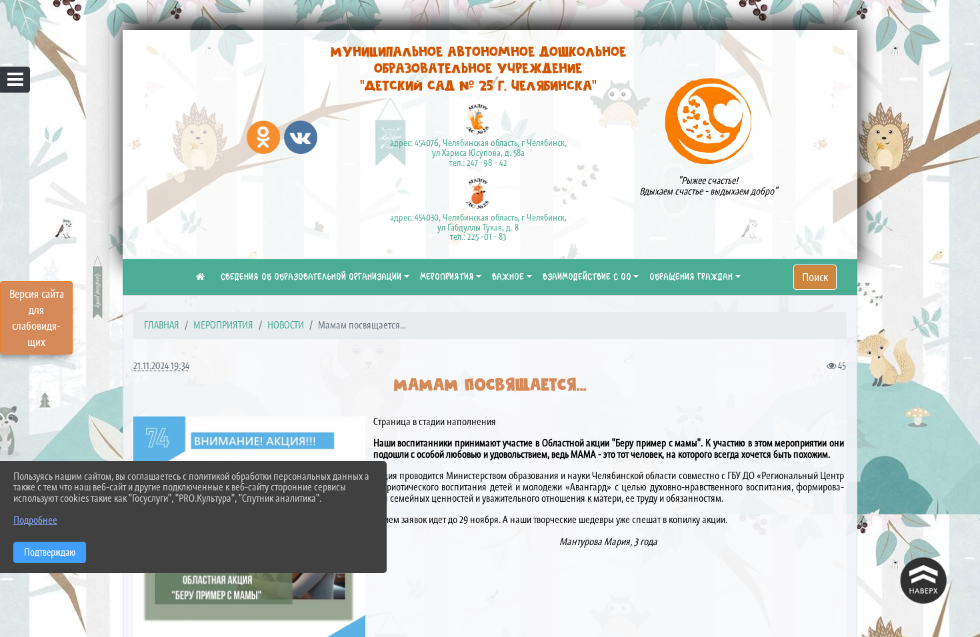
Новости (285, 324)
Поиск (815, 277)
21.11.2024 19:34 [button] (161, 365)
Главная (161, 324)
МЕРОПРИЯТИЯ (447, 277)
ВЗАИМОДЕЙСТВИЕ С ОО (587, 277)
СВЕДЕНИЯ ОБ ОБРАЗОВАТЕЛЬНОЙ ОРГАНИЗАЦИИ (311, 277)
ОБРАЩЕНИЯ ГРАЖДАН (691, 277)
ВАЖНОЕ (508, 277)
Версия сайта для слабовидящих (36, 318)
